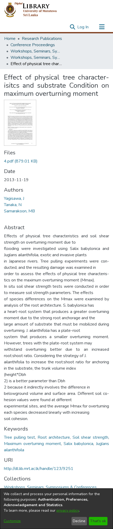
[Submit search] (72, 27)
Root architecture (54, 437)
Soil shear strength (90, 437)
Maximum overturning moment (32, 444)
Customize (12, 520)
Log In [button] (83, 27)
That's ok (98, 520)
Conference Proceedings (33, 45)
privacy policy (67, 510)
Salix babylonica (78, 444)
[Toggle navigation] (101, 27)
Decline (79, 520)
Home (10, 38)
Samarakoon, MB (19, 211)
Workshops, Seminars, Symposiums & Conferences (37, 51)
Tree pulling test (19, 437)
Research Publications (42, 38)
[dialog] (56, 509)
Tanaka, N (13, 205)
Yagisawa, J (14, 198)
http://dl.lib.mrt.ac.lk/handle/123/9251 (38, 469)
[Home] (35, 10)
